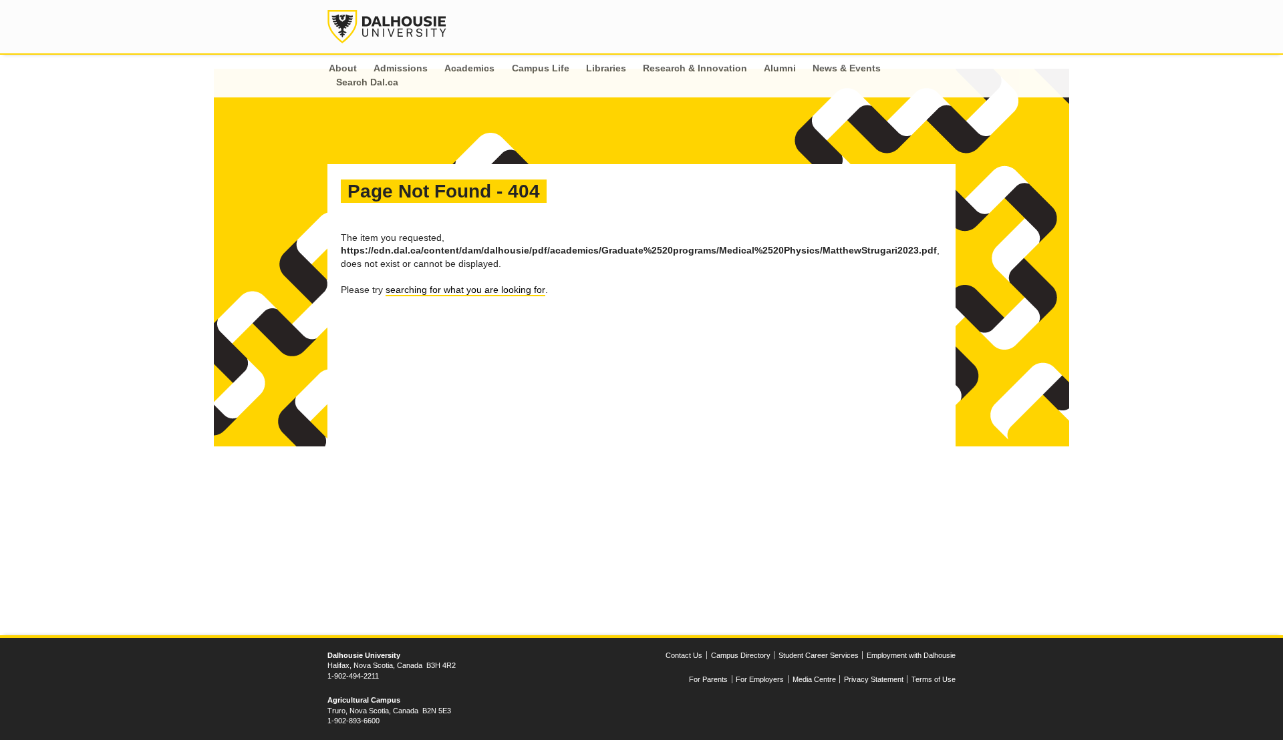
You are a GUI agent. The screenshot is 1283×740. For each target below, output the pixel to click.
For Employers (760, 679)
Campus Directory (740, 655)
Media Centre (814, 679)
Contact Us (684, 655)
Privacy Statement (873, 679)
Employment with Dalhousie (911, 655)
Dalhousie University (386, 26)
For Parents (708, 679)
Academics (469, 68)
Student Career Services (818, 655)
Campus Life (540, 68)
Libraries (606, 68)
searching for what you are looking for (465, 289)
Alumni (780, 68)
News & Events (847, 68)
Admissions (401, 68)
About (343, 68)
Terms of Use (933, 679)
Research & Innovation (695, 68)
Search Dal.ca (367, 82)
